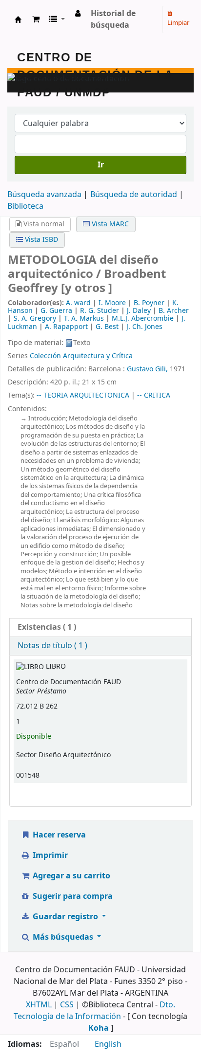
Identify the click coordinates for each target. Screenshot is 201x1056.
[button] (35, 19)
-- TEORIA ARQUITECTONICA (83, 395)
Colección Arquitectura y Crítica (81, 356)
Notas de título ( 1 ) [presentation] (52, 646)
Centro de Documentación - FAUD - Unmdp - (18, 19)
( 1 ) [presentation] (47, 627)
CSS (67, 1005)
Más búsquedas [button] (63, 937)
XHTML (39, 1005)
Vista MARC (109, 224)
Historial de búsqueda (113, 19)
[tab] (100, 627)
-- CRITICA (153, 395)
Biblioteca (25, 206)
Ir (101, 165)
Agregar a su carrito (70, 876)
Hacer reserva (58, 835)
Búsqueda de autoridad (133, 194)
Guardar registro (65, 917)
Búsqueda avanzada (44, 194)
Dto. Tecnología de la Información (94, 1010)
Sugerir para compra (72, 896)
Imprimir (49, 855)
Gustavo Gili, (148, 369)
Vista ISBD (40, 240)
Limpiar (178, 22)
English (108, 1044)
